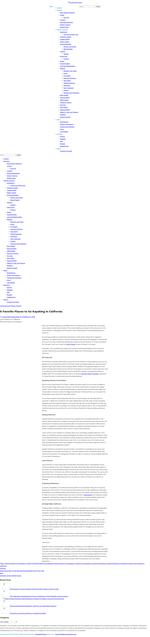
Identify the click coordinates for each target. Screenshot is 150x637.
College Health (65, 39)
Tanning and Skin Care (71, 34)
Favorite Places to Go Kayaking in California (68, 563)
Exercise (59, 10)
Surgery (66, 90)
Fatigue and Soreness (67, 127)
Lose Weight (64, 132)
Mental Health (68, 49)
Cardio (62, 15)
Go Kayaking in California (91, 563)
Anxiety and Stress (70, 47)
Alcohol (62, 136)
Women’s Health (65, 117)
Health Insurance (69, 83)
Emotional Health (65, 44)
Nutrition (59, 134)
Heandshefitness (40, 634)
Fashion (62, 51)
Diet (61, 141)
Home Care (63, 56)
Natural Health (65, 98)
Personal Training (65, 102)
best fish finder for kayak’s (90, 374)
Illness (62, 61)
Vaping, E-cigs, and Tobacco (69, 112)
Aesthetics (63, 32)
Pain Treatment (69, 88)
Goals (58, 119)
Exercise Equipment (66, 22)
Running (66, 17)
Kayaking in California (106, 563)
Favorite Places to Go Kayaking (43, 563)
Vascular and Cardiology (71, 93)
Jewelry (66, 54)
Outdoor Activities (66, 151)
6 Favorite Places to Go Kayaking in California (18, 563)
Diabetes (63, 139)
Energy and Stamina (66, 124)
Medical (62, 68)
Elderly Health (64, 42)
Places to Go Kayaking (121, 563)
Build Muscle (64, 122)
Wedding (63, 115)
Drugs (65, 73)
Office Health (64, 100)
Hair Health (67, 81)
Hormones (67, 85)
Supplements (64, 146)
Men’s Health (64, 95)
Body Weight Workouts (67, 13)
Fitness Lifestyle (62, 30)
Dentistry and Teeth (70, 71)
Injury (62, 129)
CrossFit (62, 20)
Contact (59, 8)
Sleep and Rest (65, 110)
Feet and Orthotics (70, 78)
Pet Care (63, 105)
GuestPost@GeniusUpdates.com (65, 634)
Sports (59, 149)
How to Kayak (70, 344)
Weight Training (65, 25)
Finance (66, 59)
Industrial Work (65, 64)
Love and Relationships (67, 66)
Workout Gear (64, 27)
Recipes (62, 144)
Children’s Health (65, 37)
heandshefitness (7, 317)
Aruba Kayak (88, 495)
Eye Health (67, 76)
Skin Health (64, 107)
